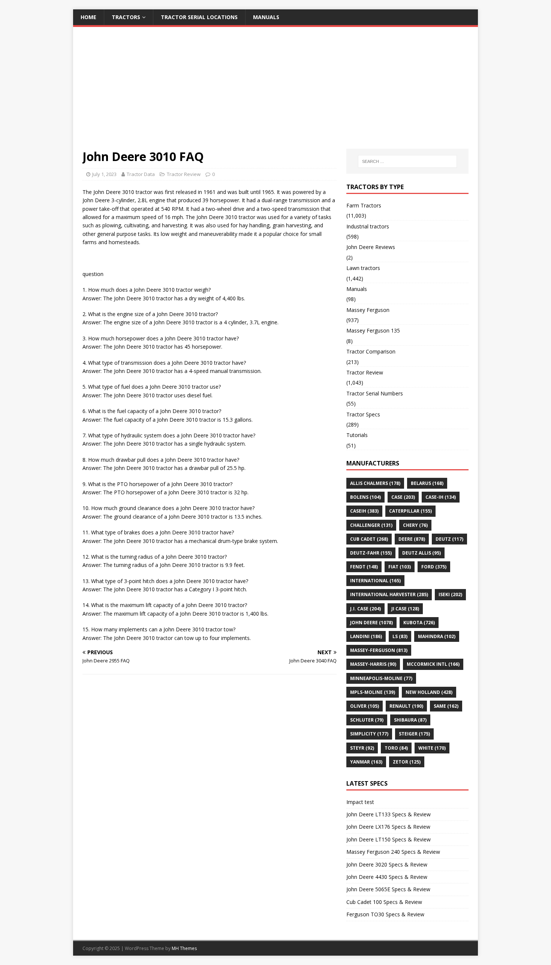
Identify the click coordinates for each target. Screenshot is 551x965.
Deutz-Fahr (371, 553)
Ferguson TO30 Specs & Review (385, 914)
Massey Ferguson (367, 309)
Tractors (126, 17)
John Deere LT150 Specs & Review (388, 839)
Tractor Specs (363, 414)
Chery (415, 525)
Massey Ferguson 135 (373, 330)
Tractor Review (184, 174)
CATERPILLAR (410, 511)
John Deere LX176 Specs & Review (388, 826)
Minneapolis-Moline (381, 678)
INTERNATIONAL (375, 580)
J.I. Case (365, 609)
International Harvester (389, 594)
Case (403, 497)
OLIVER (364, 706)
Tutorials (357, 435)
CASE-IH (440, 497)
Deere (411, 539)
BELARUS (427, 483)
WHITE (432, 748)
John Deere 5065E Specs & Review (388, 889)
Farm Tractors (363, 205)
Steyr (362, 748)
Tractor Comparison (370, 351)
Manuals (266, 17)
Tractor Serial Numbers (374, 393)
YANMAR (366, 762)
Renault (406, 706)
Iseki (450, 594)
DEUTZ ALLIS (421, 553)
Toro (396, 748)
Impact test (360, 801)
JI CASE (405, 609)
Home (88, 17)
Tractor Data (141, 174)
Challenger (371, 525)
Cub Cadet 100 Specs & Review (384, 901)
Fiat (399, 567)
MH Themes (184, 948)
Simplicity (369, 734)
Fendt (364, 567)
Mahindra (436, 636)
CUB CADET (369, 539)
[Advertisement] (275, 92)
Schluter (366, 720)
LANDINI (366, 636)
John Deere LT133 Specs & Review (388, 814)
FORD (433, 567)
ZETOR (407, 762)
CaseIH (364, 511)
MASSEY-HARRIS (373, 664)
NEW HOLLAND (429, 692)
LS (399, 636)
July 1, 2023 (104, 174)
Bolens (365, 497)
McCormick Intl (433, 664)
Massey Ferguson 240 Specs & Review (393, 851)
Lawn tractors (363, 267)
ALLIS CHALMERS (375, 483)
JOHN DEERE (371, 622)
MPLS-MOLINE (372, 692)
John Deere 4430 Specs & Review (386, 876)
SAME (446, 706)
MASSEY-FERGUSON (378, 650)
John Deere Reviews (370, 247)
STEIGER (414, 734)
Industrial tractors (367, 226)
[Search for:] (407, 161)
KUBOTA (419, 622)
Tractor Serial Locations (199, 17)
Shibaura (410, 720)
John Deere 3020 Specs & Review (386, 864)
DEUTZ (449, 539)
